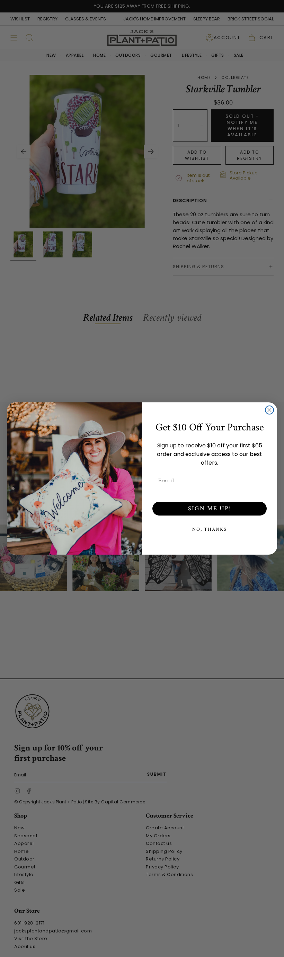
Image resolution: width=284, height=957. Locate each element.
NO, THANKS (209, 529)
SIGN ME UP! (209, 508)
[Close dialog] (269, 410)
